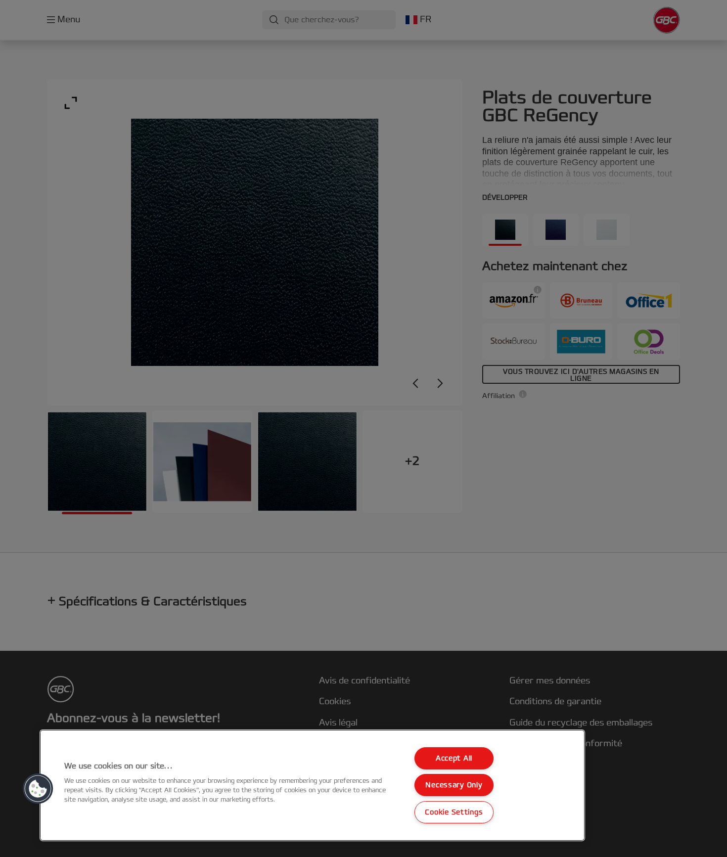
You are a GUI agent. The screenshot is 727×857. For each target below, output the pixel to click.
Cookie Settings (454, 812)
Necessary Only (453, 785)
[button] (38, 789)
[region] (312, 785)
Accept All (454, 758)
